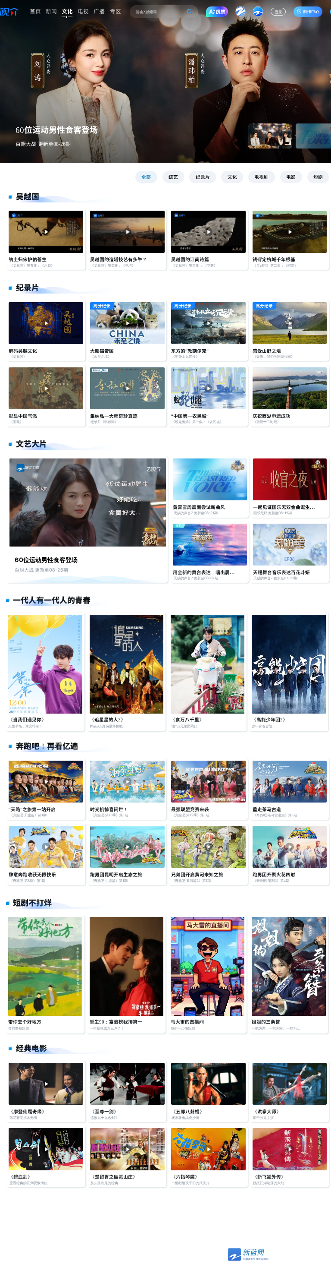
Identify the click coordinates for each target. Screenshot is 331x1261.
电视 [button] (83, 11)
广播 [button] (99, 11)
